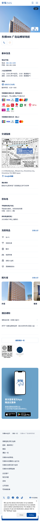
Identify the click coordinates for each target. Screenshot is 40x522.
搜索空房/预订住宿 (8, 441)
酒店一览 (15, 433)
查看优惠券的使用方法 (12, 406)
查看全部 (35, 230)
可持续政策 (6, 489)
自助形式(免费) (10, 84)
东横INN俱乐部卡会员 (10, 465)
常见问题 (5, 477)
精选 (4, 449)
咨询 (4, 481)
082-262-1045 (11, 63)
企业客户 (5, 473)
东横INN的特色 (7, 457)
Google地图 (9, 176)
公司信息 (5, 485)
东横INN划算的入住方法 (10, 461)
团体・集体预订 (7, 445)
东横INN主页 (6, 433)
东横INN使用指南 (8, 469)
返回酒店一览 (20, 340)
